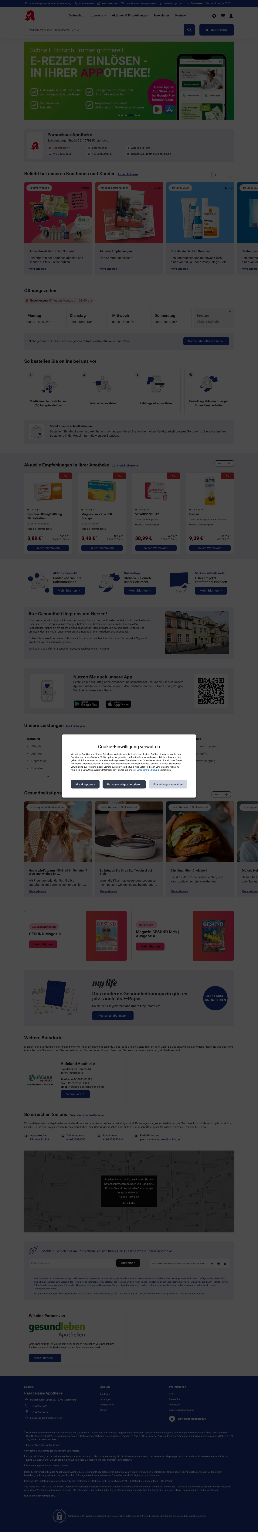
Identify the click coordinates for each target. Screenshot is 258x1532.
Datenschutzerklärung (148, 770)
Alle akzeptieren (85, 784)
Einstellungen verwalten (168, 784)
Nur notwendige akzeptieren (124, 784)
